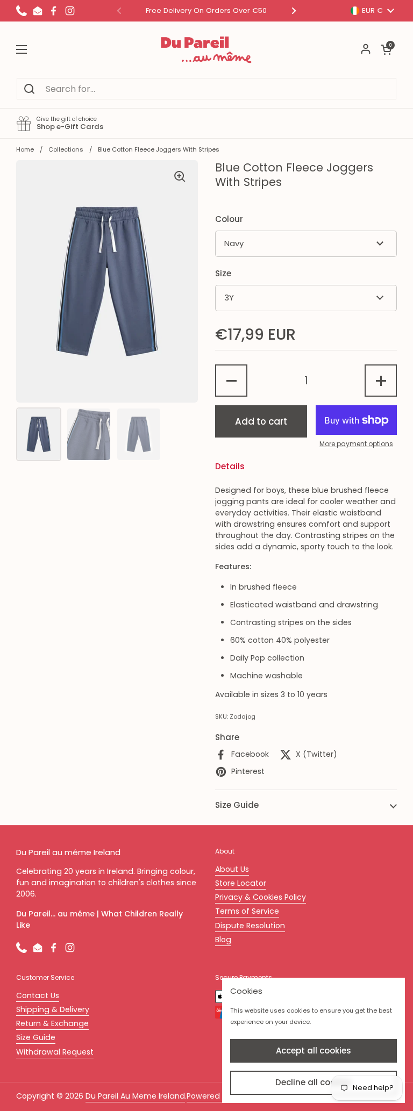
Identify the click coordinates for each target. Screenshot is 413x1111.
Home (25, 149)
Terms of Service (247, 911)
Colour (229, 219)
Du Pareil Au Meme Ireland (135, 1096)
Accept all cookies (313, 1050)
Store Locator (240, 883)
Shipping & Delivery (52, 1009)
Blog (223, 939)
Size (223, 273)
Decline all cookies (313, 1082)
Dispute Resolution (250, 925)
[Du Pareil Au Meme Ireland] (206, 49)
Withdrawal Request (55, 1052)
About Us (232, 869)
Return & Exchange (52, 1023)
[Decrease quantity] (231, 380)
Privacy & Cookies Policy (260, 897)
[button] (386, 49)
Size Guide (35, 1037)
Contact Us (37, 995)
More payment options (356, 443)
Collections (65, 149)
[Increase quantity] (381, 380)
